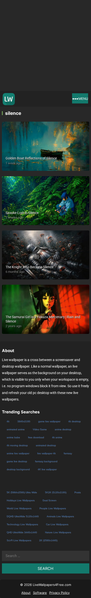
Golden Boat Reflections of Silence (31, 158)
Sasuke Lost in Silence (22, 213)
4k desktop (74, 421)
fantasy (68, 453)
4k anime (57, 437)
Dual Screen (49, 500)
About (26, 593)
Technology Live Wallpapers (22, 524)
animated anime (16, 429)
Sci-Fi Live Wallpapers (19, 540)
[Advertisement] (45, 45)
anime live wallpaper (18, 453)
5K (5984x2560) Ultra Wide (22, 492)
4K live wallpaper (47, 469)
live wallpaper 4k (46, 453)
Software (40, 593)
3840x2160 (23, 421)
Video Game (40, 429)
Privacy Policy (59, 593)
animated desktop (46, 445)
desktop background (18, 469)
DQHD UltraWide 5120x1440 (23, 516)
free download (36, 437)
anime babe (13, 437)
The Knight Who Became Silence (29, 267)
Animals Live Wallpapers (60, 516)
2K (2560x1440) (48, 540)
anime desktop (63, 429)
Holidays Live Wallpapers (20, 500)
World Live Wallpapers (19, 508)
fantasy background (46, 461)
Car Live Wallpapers (57, 524)
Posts (77, 492)
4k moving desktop (17, 445)
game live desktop (17, 461)
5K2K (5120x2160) (55, 492)
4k (8, 421)
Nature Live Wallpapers (58, 532)
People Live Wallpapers (52, 508)
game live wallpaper (49, 421)
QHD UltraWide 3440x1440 (22, 532)
